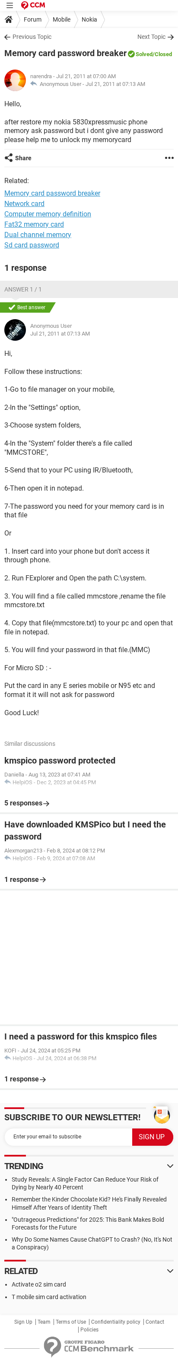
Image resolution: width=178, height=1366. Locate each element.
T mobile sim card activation (49, 1296)
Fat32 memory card (34, 224)
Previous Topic (32, 36)
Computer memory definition (47, 214)
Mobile (61, 19)
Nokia (89, 19)
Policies (89, 1330)
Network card (24, 204)
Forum (32, 19)
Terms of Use (71, 1322)
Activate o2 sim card (39, 1284)
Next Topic (151, 36)
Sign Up (23, 1322)
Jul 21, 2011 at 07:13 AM (115, 84)
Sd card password (31, 245)
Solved (144, 54)
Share (23, 158)
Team (44, 1322)
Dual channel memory (37, 235)
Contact (155, 1322)
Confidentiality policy (115, 1322)
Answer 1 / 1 (23, 289)
